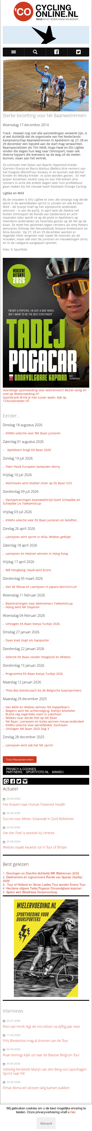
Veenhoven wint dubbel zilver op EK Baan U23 (39, 483)
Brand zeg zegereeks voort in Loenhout (33, 714)
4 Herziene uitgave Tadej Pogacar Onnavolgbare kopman (42, 888)
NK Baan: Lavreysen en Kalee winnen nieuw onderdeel (45, 721)
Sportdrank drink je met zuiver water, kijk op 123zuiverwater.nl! (34, 399)
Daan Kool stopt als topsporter (27, 640)
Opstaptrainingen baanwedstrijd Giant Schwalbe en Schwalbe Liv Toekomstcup (41, 501)
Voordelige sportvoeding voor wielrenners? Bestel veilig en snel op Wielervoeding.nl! (44, 392)
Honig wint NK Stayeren (23, 607)
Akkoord (46, 1123)
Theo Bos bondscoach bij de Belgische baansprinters (44, 690)
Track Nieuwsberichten (19, 759)
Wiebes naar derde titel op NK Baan (31, 718)
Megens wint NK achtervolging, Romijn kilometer (40, 711)
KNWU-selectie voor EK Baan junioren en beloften (41, 520)
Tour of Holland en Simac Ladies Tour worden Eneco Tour (46, 884)
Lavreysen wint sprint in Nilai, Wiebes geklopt (38, 537)
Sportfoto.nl (37, 772)
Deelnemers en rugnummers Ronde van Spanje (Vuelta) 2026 (42, 879)
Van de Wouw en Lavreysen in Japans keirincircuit (41, 587)
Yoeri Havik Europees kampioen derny (33, 467)
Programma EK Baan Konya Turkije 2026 (34, 674)
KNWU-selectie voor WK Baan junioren (33, 433)
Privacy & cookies (21, 769)
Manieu (58, 772)
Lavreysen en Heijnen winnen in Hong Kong (37, 553)
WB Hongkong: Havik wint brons (28, 570)
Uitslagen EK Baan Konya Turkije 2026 (33, 624)
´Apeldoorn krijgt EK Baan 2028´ (29, 450)
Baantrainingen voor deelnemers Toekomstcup (39, 603)
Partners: (14, 772)
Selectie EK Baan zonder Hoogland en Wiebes (38, 657)
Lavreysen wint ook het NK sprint (29, 745)
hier (72, 1112)
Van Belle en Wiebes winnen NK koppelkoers (38, 707)
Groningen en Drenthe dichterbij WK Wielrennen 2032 (42, 873)
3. (4, 884)
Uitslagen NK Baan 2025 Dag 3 (27, 729)
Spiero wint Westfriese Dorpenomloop (31, 892)
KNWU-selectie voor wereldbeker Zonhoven (37, 725)
